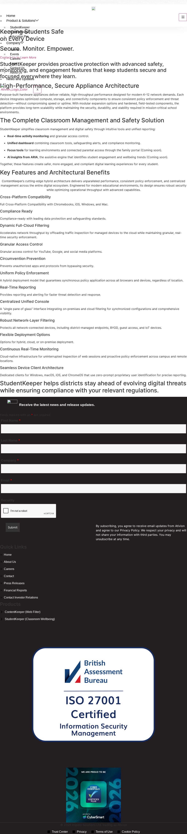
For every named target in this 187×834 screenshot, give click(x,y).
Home (123, 2)
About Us (16, 72)
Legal (13, 63)
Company (13, 43)
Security (8, 500)
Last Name (10, 440)
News (172, 2)
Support (159, 2)
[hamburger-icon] (183, 17)
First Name (11, 420)
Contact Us (17, 67)
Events (182, 2)
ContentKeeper (20, 31)
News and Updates (20, 79)
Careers (146, 2)
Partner (15, 49)
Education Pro (19, 36)
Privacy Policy (129, 530)
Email (6, 480)
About (133, 2)
